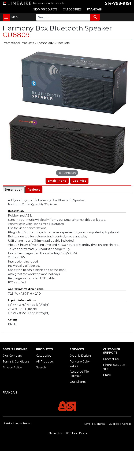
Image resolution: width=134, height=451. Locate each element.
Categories (43, 355)
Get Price (79, 180)
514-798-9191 (118, 3)
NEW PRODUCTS (45, 9)
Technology (45, 43)
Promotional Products (18, 43)
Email (107, 375)
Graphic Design (80, 355)
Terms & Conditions (16, 361)
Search (41, 367)
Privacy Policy (12, 367)
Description (13, 189)
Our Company (13, 355)
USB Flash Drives (76, 433)
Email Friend (57, 180)
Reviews (34, 189)
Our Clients (77, 381)
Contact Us (110, 359)
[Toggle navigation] (6, 17)
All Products (45, 361)
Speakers (63, 43)
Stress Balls (55, 433)
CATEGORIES (72, 9)
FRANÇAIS (94, 9)
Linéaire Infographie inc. (17, 423)
